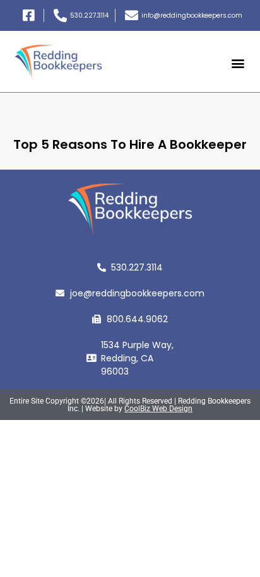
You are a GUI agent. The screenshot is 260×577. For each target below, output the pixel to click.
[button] (238, 62)
